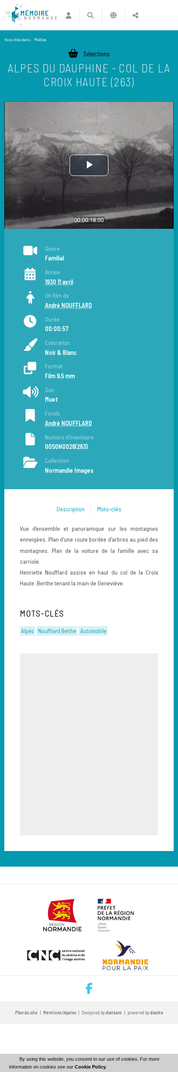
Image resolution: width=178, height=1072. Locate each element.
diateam (114, 1012)
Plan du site (26, 1012)
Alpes (27, 630)
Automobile (93, 630)
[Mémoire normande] (30, 15)
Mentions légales (59, 1012)
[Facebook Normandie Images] (89, 988)
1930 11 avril (59, 282)
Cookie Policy (90, 1066)
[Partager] (135, 15)
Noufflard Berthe (57, 630)
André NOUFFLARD (68, 305)
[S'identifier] (68, 15)
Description (71, 509)
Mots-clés (109, 509)
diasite (156, 1012)
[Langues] (113, 15)
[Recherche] (90, 15)
